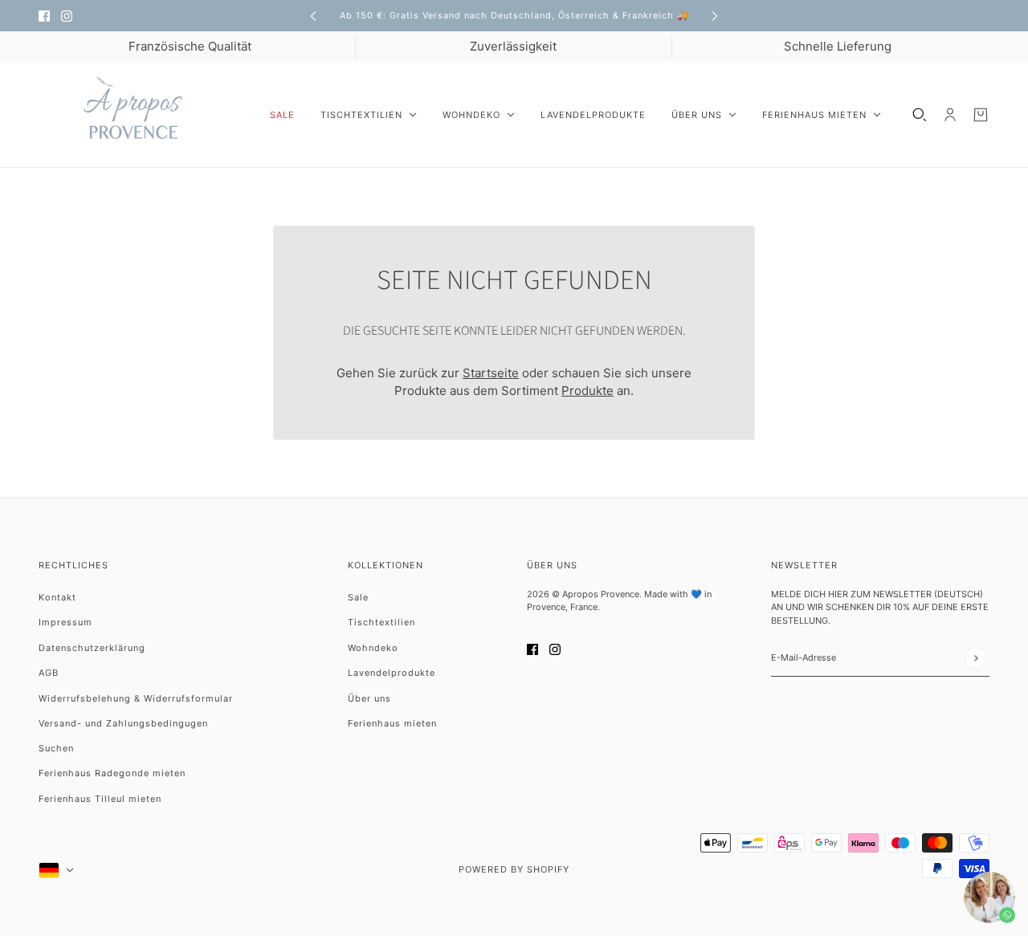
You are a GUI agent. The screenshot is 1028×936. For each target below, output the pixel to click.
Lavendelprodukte (391, 672)
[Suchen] (919, 115)
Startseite (491, 373)
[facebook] (44, 15)
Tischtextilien (381, 622)
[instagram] (67, 15)
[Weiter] (715, 15)
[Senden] (975, 658)
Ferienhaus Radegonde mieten (112, 773)
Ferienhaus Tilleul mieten (100, 798)
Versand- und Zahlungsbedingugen (123, 723)
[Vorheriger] (313, 15)
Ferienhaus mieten (392, 723)
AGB (49, 672)
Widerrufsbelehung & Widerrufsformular (136, 698)
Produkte (587, 390)
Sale (358, 597)
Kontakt (57, 597)
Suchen (56, 748)
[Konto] (950, 115)
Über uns (369, 698)
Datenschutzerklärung (92, 647)
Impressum (65, 622)
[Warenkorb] (980, 115)
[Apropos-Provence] (141, 115)
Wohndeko (373, 647)
